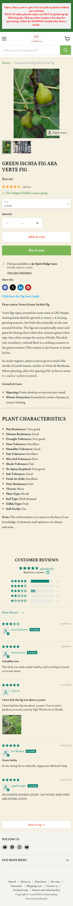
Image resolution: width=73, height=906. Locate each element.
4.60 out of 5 (47, 568)
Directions (40, 881)
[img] (10, 624)
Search (12, 881)
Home (6, 62)
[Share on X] (13, 287)
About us (25, 881)
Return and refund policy (46, 890)
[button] (19, 581)
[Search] (65, 50)
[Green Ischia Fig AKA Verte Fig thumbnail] (6, 147)
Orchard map (20, 890)
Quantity (7, 213)
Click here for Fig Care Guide (20, 296)
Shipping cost (34, 886)
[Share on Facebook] (5, 287)
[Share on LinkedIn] (20, 287)
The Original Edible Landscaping (26, 193)
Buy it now (36, 250)
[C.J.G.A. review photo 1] (11, 724)
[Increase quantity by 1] (37, 223)
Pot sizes (55, 881)
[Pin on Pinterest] (28, 287)
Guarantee (16, 886)
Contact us (52, 886)
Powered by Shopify (36, 898)
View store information (19, 272)
